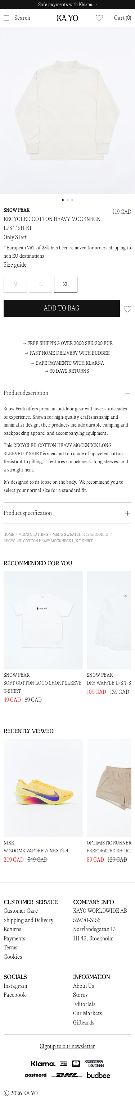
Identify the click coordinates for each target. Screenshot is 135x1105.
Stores (80, 994)
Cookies (13, 956)
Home (9, 534)
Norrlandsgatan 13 (94, 929)
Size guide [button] (15, 264)
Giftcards (83, 1022)
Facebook (15, 994)
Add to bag (62, 308)
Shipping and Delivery (28, 920)
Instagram (15, 985)
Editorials (84, 1004)
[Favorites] (99, 18)
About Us (83, 985)
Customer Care (21, 910)
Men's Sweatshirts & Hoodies (81, 534)
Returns (12, 929)
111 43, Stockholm (93, 938)
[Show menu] (8, 18)
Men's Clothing (33, 534)
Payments (14, 938)
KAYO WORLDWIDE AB (100, 910)
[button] (122, 18)
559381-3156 (86, 920)
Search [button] (22, 17)
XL (66, 284)
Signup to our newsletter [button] (67, 1046)
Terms (10, 947)
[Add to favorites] (127, 308)
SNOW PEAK (17, 210)
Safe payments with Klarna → (67, 4)
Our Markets (87, 1013)
